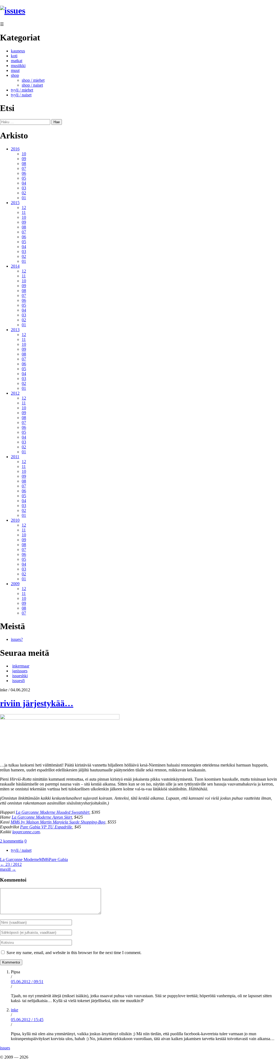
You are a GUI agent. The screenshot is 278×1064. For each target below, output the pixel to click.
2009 (15, 583)
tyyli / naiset (21, 95)
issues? (17, 639)
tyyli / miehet (22, 90)
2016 (15, 149)
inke (14, 1010)
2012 (15, 393)
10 (24, 153)
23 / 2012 (11, 864)
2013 (15, 329)
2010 (15, 520)
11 (24, 212)
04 (24, 183)
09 (24, 158)
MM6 (44, 859)
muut (15, 70)
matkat (16, 60)
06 (24, 173)
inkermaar (20, 666)
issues (5, 1048)
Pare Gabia (58, 859)
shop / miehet (33, 80)
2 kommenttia (11, 841)
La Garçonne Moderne (19, 859)
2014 (15, 266)
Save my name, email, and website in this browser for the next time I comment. (74, 952)
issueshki (20, 675)
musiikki (18, 65)
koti (14, 55)
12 (24, 207)
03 (24, 188)
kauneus (18, 51)
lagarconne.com (26, 831)
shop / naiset (32, 85)
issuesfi (18, 680)
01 (24, 197)
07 (24, 168)
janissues (19, 671)
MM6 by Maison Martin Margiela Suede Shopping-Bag (58, 822)
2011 (15, 456)
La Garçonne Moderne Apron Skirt (42, 817)
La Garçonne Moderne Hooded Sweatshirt (52, 812)
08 (24, 163)
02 (24, 193)
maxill (8, 869)
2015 (15, 202)
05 (24, 178)
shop (15, 75)
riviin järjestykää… (36, 703)
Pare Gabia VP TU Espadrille (46, 827)
